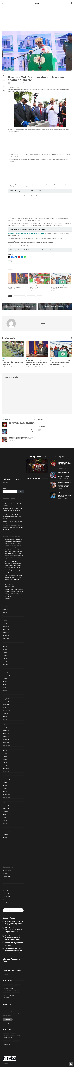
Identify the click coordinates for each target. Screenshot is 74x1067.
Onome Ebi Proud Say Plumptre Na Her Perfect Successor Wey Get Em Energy (13, 541)
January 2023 (6, 733)
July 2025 (5, 647)
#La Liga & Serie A (7, 990)
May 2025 (5, 652)
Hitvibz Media (35, 245)
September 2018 (6, 831)
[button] (71, 1064)
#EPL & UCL (15, 986)
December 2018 (6, 826)
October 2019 (6, 808)
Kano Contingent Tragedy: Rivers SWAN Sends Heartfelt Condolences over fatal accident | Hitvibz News (13, 551)
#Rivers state (17, 1039)
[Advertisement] (37, 18)
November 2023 (6, 704)
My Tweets (5, 482)
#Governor (6, 1032)
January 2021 (6, 791)
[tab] (53, 457)
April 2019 (5, 817)
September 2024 (6, 675)
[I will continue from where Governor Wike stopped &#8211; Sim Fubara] (39, 278)
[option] (13, 354)
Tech (4, 899)
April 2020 (5, 803)
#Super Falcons (16, 993)
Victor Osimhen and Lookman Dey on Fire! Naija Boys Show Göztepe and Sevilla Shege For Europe (13, 503)
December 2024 (6, 667)
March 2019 (5, 820)
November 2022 (6, 739)
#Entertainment (7, 986)
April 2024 (5, 690)
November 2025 (6, 635)
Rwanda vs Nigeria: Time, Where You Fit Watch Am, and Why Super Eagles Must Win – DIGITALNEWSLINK (14, 591)
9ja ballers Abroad (7, 870)
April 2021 (5, 788)
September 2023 (6, 710)
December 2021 (6, 771)
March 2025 (5, 658)
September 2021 (6, 779)
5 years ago (58, 366)
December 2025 (6, 632)
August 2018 (5, 834)
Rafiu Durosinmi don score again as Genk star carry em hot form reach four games (12, 522)
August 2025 (5, 644)
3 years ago (16, 83)
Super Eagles (6, 893)
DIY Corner (5, 873)
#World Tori (6, 997)
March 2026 (5, 623)
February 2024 (6, 696)
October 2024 (6, 673)
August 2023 (5, 713)
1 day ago (59, 498)
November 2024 (6, 670)
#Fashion (6, 988)
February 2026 (6, 626)
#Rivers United (7, 1042)
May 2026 (5, 618)
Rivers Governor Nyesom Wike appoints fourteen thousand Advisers (17, 286)
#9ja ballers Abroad (8, 983)
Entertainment (6, 876)
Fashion (4, 882)
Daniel (12, 83)
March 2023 (5, 727)
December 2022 (6, 736)
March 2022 (5, 762)
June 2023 (5, 719)
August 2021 (5, 782)
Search (4, 488)
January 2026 (6, 629)
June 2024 (5, 684)
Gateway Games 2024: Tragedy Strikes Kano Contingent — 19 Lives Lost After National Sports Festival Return (14, 557)
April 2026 (5, 620)
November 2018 (6, 829)
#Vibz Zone (11, 995)
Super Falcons (6, 896)
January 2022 (6, 768)
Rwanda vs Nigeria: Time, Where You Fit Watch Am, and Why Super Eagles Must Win (14, 596)
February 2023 (6, 730)
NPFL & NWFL (6, 890)
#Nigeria (13, 1032)
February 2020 (6, 805)
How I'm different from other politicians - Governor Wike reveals (53, 307)
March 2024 (5, 693)
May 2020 (5, 800)
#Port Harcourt (7, 1039)
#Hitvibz (39, 296)
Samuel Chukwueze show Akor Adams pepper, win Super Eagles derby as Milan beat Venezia (12, 516)
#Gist (11, 988)
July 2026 (5, 612)
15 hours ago (60, 488)
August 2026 (5, 609)
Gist (9, 74)
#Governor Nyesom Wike (19, 296)
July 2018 (5, 837)
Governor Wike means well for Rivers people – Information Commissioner (59, 286)
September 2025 (6, 641)
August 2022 (5, 748)
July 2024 (5, 681)
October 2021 (6, 777)
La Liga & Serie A (7, 887)
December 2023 (6, 701)
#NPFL (18, 1035)
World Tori (5, 902)
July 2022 (5, 751)
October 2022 (6, 742)
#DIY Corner (17, 983)
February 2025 (6, 661)
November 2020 (6, 794)
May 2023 (5, 722)
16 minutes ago (31, 470)
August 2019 (5, 811)
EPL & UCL (5, 879)
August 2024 (5, 678)
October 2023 (6, 707)
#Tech (5, 995)
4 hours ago (60, 478)
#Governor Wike (31, 296)
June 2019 (5, 814)
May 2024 (5, 687)
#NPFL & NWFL (16, 990)
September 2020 (6, 797)
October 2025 (6, 638)
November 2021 (6, 774)
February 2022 (6, 765)
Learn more (7, 1019)
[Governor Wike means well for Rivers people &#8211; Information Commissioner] (61, 278)
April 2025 (5, 655)
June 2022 (5, 753)
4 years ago (7, 366)
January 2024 (6, 699)
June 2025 (5, 649)
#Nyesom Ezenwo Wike (8, 1037)
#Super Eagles (7, 993)
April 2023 (5, 725)
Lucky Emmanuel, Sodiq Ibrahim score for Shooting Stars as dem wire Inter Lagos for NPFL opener (13, 527)
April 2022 (5, 759)
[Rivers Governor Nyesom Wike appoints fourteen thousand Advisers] (18, 278)
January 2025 (6, 664)
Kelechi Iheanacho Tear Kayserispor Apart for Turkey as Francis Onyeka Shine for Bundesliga (12, 510)
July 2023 (5, 716)
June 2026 (5, 615)
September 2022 (6, 745)
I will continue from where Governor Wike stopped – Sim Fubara (39, 286)
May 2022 (5, 756)
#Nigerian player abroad (9, 1035)
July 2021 (5, 785)
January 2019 (6, 823)
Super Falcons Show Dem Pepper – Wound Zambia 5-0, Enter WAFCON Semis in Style (13, 545)
